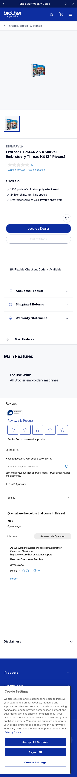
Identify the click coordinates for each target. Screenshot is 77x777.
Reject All (35, 752)
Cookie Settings (35, 762)
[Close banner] (73, 4)
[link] (34, 3)
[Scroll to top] (8, 339)
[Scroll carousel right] (66, 4)
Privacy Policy (13, 732)
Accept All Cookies (35, 742)
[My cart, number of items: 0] (61, 14)
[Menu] (70, 14)
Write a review (16, 169)
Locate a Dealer (39, 228)
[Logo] (12, 14)
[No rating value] (19, 164)
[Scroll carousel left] (3, 4)
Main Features (24, 339)
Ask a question (36, 169)
